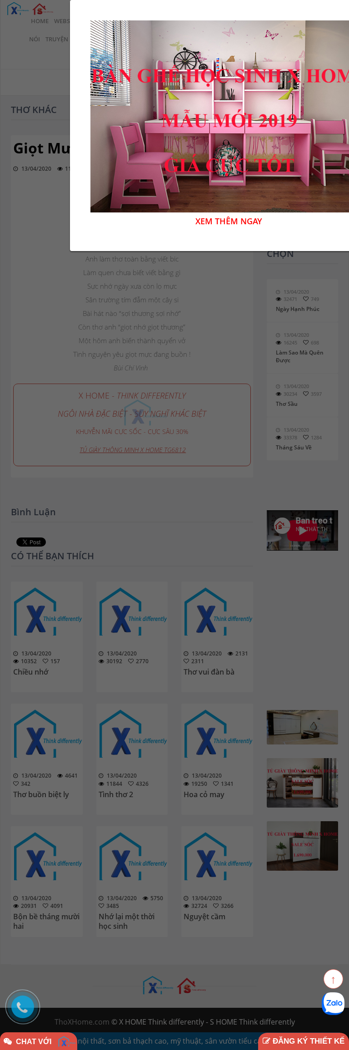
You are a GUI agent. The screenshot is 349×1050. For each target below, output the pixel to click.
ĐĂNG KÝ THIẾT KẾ (307, 1041)
